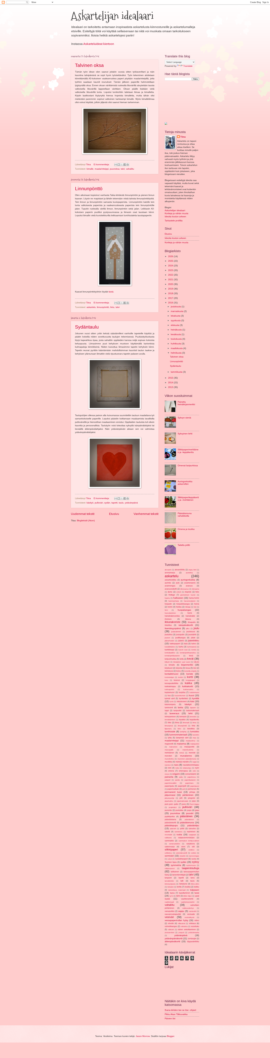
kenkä (193, 650)
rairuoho (192, 828)
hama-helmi (194, 598)
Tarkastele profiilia (173, 220)
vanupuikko (170, 911)
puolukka (179, 810)
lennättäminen (170, 720)
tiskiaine (171, 887)
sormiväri (169, 856)
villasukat (181, 923)
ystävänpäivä (131, 503)
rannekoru (178, 832)
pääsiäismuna (187, 822)
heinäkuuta (176, 330)
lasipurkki (177, 710)
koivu (178, 671)
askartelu (91, 307)
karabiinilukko (170, 647)
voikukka (184, 926)
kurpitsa (182, 692)
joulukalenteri (176, 632)
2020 (171, 284)
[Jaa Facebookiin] (124, 164)
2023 (171, 270)
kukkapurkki (169, 689)
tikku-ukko (195, 884)
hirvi (166, 610)
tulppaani (194, 890)
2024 (171, 265)
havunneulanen (189, 601)
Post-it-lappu (194, 804)
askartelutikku (170, 580)
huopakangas (184, 610)
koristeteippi (169, 677)
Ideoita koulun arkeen (175, 216)
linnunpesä (169, 726)
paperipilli (182, 786)
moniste (192, 753)
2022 (171, 275)
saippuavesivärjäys (186, 838)
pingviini (191, 798)
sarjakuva (190, 844)
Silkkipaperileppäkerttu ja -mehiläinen (188, 498)
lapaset (193, 708)
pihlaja (192, 792)
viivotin (171, 923)
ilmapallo (192, 622)
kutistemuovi (194, 692)
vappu (181, 911)
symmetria (176, 865)
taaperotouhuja (190, 868)
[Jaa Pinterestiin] (127, 164)
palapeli (167, 780)
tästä (111, 291)
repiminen (191, 832)
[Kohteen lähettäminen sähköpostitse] (115, 164)
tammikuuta (177, 372)
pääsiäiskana (170, 819)
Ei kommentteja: (102, 164)
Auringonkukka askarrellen (185, 482)
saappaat (192, 835)
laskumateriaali (192, 710)
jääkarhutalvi (169, 641)
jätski (193, 638)
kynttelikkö (183, 698)
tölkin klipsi (187, 896)
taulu (121, 503)
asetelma (189, 573)
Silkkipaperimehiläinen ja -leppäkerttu (188, 450)
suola (193, 859)
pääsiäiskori (189, 819)
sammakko (169, 841)
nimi (169, 768)
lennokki (193, 717)
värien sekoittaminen (187, 929)
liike (169, 722)
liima (177, 722)
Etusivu (114, 513)
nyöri (197, 768)
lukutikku (191, 729)
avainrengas (170, 586)
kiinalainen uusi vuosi (181, 662)
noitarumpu (187, 768)
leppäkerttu (194, 720)
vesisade (191, 914)
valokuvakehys (188, 908)
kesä (191, 656)
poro (184, 804)
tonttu (179, 887)
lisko (179, 729)
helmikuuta (176, 353)
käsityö (90, 503)
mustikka (168, 762)
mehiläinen (169, 753)
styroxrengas (194, 856)
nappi (194, 762)
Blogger (170, 1036)
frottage (172, 595)
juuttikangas (180, 638)
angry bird (192, 570)
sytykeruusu (191, 865)
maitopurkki (194, 744)
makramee (173, 747)
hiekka (179, 607)
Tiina (183, 137)
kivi (194, 668)
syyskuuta (176, 320)
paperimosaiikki (170, 783)
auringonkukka (188, 580)
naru (176, 765)
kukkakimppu (170, 686)
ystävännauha (193, 932)
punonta (168, 810)
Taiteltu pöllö (184, 545)
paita (181, 777)
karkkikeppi (169, 650)
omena (171, 771)
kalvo (193, 644)
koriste (189, 674)
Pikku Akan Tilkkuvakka (176, 1014)
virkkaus (192, 923)
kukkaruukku (188, 689)
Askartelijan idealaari (112, 15)
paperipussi (194, 786)
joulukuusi (190, 632)
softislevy (168, 853)
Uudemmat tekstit (82, 513)
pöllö (182, 828)
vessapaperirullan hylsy (176, 920)
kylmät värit (170, 698)
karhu (181, 647)
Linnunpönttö (88, 188)
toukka (188, 887)
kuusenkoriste (180, 695)
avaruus (189, 586)
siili (193, 847)
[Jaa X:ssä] (121, 164)
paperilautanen (190, 780)
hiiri (195, 607)
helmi (170, 607)
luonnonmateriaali (178, 735)
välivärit (171, 929)
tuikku (196, 887)
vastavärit (192, 911)
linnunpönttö (103, 307)
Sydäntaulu (87, 326)
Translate (187, 66)
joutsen (167, 638)
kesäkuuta (176, 334)
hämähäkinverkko (172, 616)
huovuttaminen (170, 613)
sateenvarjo (170, 847)
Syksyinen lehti (185, 433)
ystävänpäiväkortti (173, 938)
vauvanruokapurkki (173, 914)
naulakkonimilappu (191, 765)
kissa (188, 668)
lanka (180, 707)
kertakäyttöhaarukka (188, 653)
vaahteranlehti (187, 899)
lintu (112, 307)
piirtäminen (187, 795)
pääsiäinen (186, 816)
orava (167, 774)
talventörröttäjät (178, 875)
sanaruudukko (174, 844)
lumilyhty (183, 732)
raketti (167, 832)
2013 (171, 387)
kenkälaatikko (170, 653)
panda (177, 780)
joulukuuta (176, 306)
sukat (170, 859)
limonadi (186, 723)
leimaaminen (170, 717)
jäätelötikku (193, 640)
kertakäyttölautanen (172, 656)
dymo (170, 592)
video (196, 920)
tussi (197, 893)
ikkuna (188, 619)
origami (176, 774)
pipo (194, 801)
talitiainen (175, 872)
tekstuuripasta (170, 884)
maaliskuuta (177, 348)
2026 (171, 256)
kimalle (90, 169)
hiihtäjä (187, 607)
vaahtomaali (169, 902)
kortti (190, 677)
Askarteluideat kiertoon (98, 43)
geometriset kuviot (187, 595)
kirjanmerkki (187, 665)
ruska (179, 834)
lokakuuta (176, 316)
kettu (182, 659)
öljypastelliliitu (193, 941)
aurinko (168, 583)
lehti (190, 713)
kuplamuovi (170, 692)
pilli (181, 798)
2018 (171, 293)
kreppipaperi (190, 680)
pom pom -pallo (171, 804)
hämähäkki (190, 616)
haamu (167, 598)
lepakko (182, 720)
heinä (196, 604)
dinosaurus (184, 589)
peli (183, 789)
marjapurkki (189, 747)
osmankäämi (190, 774)
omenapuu (183, 771)
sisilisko (191, 850)
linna (194, 723)
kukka (188, 683)
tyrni (171, 896)
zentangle (192, 938)
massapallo (169, 750)
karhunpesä (191, 647)
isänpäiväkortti (186, 625)
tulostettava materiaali (176, 890)
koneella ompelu (190, 671)
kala (186, 644)
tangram (168, 878)
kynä (171, 701)
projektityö (173, 807)
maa (194, 738)
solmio (193, 853)
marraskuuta (177, 311)
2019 (171, 289)
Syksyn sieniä (184, 418)
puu (197, 810)
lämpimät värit (182, 738)
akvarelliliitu (180, 570)
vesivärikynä (189, 917)
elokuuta (175, 325)
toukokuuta (176, 339)
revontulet (168, 835)
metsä (181, 753)
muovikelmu (169, 759)
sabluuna (168, 838)
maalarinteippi (102, 169)
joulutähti (192, 634)
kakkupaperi (175, 644)
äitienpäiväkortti (172, 941)
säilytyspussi (170, 868)
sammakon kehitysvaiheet (189, 841)
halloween (178, 598)
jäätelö (181, 641)
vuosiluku (195, 926)
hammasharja (173, 601)
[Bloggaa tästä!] (118, 164)
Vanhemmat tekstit (146, 513)
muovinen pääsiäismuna (187, 759)
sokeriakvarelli (181, 853)
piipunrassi (170, 795)
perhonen (192, 789)
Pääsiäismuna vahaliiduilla (185, 514)
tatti (181, 881)
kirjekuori (168, 668)
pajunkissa (192, 777)
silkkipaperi (171, 849)
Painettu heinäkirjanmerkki (186, 403)
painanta (169, 777)
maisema (181, 744)
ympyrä (181, 932)
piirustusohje (169, 798)
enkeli (178, 592)
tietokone (183, 884)
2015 (171, 378)
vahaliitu (130, 169)
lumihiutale (170, 731)
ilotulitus (168, 625)
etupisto (188, 592)
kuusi (191, 695)
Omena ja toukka (186, 529)
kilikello (196, 662)
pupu (189, 810)
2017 (171, 298)
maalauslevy (190, 741)
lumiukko (194, 731)
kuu (169, 695)
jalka (187, 628)
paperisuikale (173, 789)
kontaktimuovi (171, 674)
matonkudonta (187, 750)
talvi (123, 169)
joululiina (168, 634)
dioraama (195, 589)
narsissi (168, 765)
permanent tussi (173, 792)
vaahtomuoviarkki (187, 902)
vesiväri (169, 917)
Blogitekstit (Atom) (86, 520)
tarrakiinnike (169, 881)
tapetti (114, 503)
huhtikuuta (176, 343)
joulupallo (180, 634)
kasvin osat (183, 650)
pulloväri (99, 503)
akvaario (168, 570)
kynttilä (195, 698)
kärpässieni (182, 701)
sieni (183, 847)
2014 (171, 382)
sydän (107, 503)
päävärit (173, 828)
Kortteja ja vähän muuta (176, 213)
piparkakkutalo (182, 801)
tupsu (172, 893)
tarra (193, 878)
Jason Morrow (143, 1036)
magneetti (169, 744)
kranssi (177, 680)
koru (166, 680)
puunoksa (115, 169)
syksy (195, 861)
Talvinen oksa (89, 65)
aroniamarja (170, 573)
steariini (182, 856)
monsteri (168, 756)
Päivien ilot (170, 1018)
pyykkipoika (170, 816)
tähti (178, 896)
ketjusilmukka (170, 659)
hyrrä (190, 613)
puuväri (189, 813)
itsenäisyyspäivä (173, 628)
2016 (171, 303)
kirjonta (179, 668)
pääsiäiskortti (170, 823)
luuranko (195, 735)
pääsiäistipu (193, 825)
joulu (196, 628)
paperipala (169, 786)
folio (197, 592)
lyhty (170, 738)
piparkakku (169, 801)
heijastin (168, 604)
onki (194, 771)
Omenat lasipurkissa (188, 465)
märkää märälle (182, 762)
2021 (171, 279)
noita (177, 768)
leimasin (183, 717)
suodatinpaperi (181, 859)
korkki (180, 677)
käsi (192, 701)
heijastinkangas (183, 604)
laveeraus (174, 713)
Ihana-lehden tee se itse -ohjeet (180, 1010)
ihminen (168, 619)
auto (178, 583)
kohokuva (169, 671)
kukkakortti (187, 686)
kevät (190, 658)
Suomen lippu (171, 862)
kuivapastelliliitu (171, 683)
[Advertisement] (180, 101)
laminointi (169, 707)
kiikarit (167, 662)
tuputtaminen (184, 893)
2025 (171, 261)
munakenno (186, 756)
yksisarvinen (169, 932)
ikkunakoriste (172, 622)
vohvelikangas (171, 926)
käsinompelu (170, 704)
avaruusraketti (171, 589)
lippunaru (168, 729)
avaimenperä (189, 583)
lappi (167, 710)
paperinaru (189, 783)
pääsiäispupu (171, 825)
